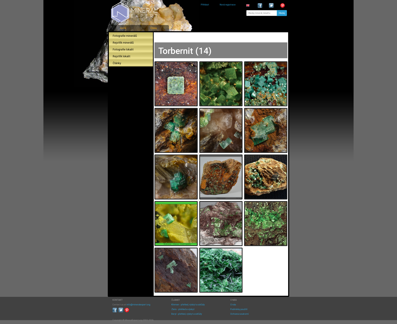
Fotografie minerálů (125, 35)
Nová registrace (228, 4)
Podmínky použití (238, 309)
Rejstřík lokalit (121, 56)
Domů (123, 28)
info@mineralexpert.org (138, 304)
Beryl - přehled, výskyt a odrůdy (186, 314)
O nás (233, 304)
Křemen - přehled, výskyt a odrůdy (188, 304)
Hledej (282, 13)
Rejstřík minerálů (123, 42)
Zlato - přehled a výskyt (182, 309)
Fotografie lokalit (123, 49)
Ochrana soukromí (239, 314)
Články (153, 28)
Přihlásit (205, 4)
